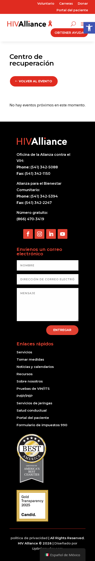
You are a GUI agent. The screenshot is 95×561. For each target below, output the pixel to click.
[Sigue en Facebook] (28, 234)
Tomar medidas (30, 359)
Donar (83, 4)
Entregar (62, 330)
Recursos (24, 374)
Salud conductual (32, 410)
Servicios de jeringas (34, 403)
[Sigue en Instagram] (39, 234)
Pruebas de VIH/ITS (33, 388)
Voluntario (45, 4)
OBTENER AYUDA (69, 32)
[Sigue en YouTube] (62, 234)
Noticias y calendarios (35, 367)
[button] (89, 28)
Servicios (24, 352)
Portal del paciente (72, 10)
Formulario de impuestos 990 (42, 425)
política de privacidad (29, 538)
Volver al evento (35, 81)
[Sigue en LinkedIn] (51, 234)
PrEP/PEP (25, 396)
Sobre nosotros (30, 381)
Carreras (66, 4)
